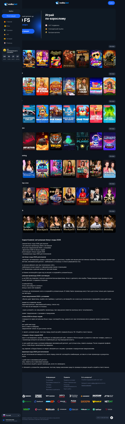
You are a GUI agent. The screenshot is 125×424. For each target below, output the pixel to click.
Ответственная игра (70, 382)
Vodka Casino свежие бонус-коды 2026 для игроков (30, 243)
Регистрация (11, 16)
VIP (7, 34)
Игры (7, 26)
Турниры (9, 30)
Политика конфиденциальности (70, 385)
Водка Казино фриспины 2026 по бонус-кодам (29, 250)
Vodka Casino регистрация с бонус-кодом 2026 (29, 252)
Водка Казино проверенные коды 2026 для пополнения (32, 254)
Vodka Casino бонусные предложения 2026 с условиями (32, 248)
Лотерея (9, 39)
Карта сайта (67, 389)
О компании (49, 380)
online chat (94, 383)
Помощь (9, 43)
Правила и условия (69, 380)
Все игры (112, 46)
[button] (11, 415)
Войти (111, 3)
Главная (9, 22)
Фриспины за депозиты (53, 389)
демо (29, 63)
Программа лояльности (53, 382)
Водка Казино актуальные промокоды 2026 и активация (32, 246)
